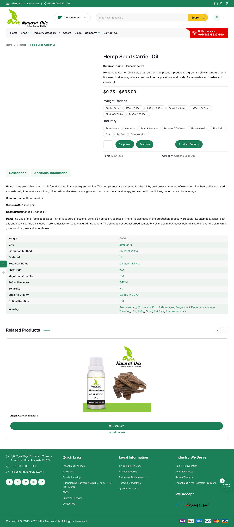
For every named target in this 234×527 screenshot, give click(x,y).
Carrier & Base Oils (184, 155)
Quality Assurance (129, 488)
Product (21, 44)
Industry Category (45, 32)
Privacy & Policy (128, 471)
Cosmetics (144, 307)
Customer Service (72, 497)
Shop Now (125, 144)
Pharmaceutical (184, 471)
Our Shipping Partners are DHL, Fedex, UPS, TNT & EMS (87, 484)
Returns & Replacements (132, 477)
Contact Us (110, 32)
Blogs (78, 32)
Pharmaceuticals (176, 311)
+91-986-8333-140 (58, 3)
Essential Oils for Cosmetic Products (196, 482)
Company (91, 32)
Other (149, 311)
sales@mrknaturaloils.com (25, 3)
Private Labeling (72, 477)
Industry (110, 121)
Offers (67, 32)
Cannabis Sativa (129, 263)
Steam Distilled (129, 251)
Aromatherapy (128, 307)
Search (195, 17)
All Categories (72, 17)
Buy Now (145, 144)
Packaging (69, 471)
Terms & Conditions (130, 482)
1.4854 (124, 282)
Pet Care (159, 311)
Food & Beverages (163, 307)
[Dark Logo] (27, 17)
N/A (122, 269)
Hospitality (138, 311)
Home (13, 32)
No (121, 257)
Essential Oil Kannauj (74, 465)
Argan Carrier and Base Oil (26, 415)
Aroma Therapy (184, 477)
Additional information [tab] (50, 173)
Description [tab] (17, 173)
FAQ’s (66, 492)
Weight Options (115, 101)
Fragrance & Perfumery (190, 307)
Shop (24, 32)
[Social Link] (214, 3)
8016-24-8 (126, 244)
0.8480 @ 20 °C (129, 294)
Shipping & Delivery (130, 465)
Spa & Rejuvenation (186, 465)
